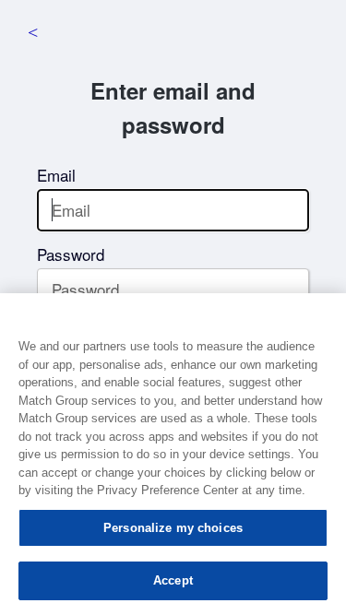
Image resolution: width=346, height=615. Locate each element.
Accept (173, 580)
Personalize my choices (173, 528)
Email (56, 174)
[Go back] (32, 32)
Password (70, 254)
